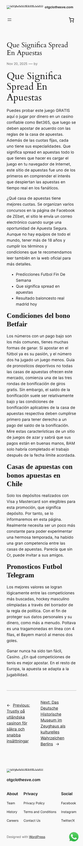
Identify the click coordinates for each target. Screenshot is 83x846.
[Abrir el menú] (9, 19)
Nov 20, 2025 (17, 64)
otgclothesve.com (59, 7)
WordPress (37, 837)
